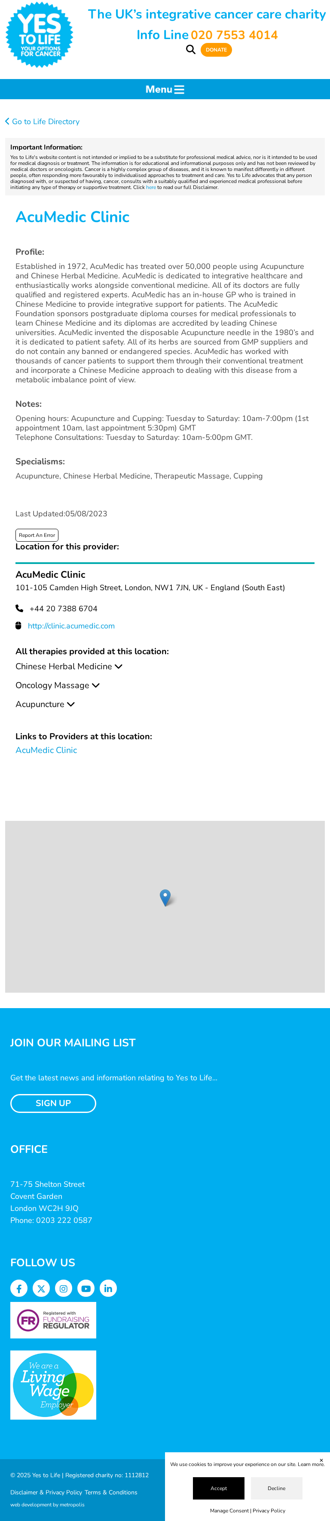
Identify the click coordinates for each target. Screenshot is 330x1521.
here (151, 187)
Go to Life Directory (44, 121)
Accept (219, 1488)
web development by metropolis (47, 1504)
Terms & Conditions (111, 1492)
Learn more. (311, 1464)
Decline (276, 1488)
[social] (19, 1289)
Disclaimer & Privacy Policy (46, 1492)
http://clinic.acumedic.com (71, 626)
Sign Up (53, 1103)
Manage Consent (229, 1510)
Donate (216, 49)
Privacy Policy (269, 1510)
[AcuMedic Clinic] (165, 898)
